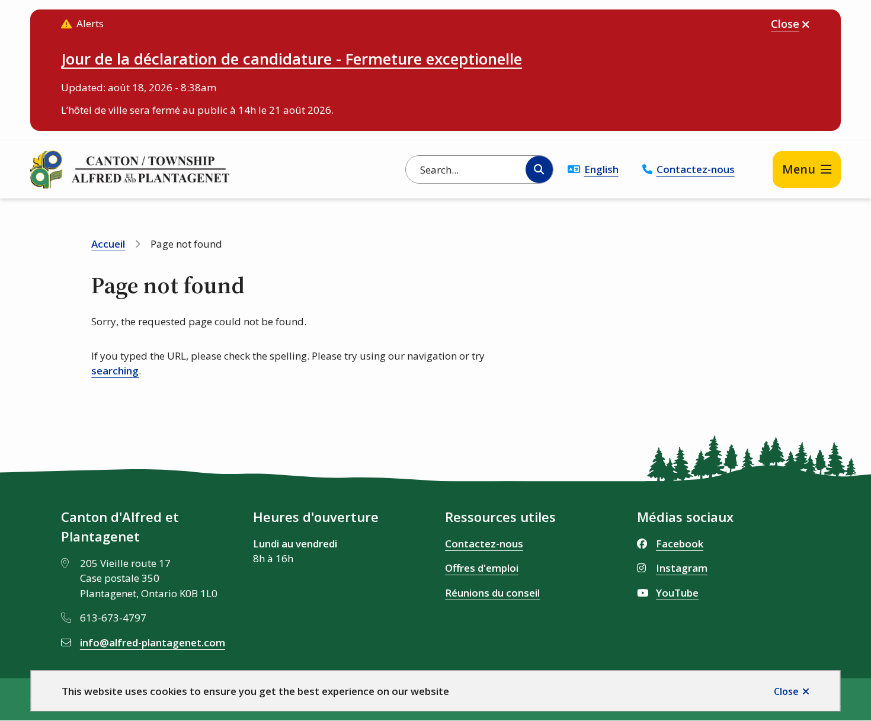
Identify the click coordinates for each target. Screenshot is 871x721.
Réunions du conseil (492, 593)
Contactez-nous (696, 169)
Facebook (679, 543)
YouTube (677, 593)
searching (115, 370)
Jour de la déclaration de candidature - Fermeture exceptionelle (291, 58)
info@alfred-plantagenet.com (152, 642)
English (601, 169)
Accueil (108, 244)
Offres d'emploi (481, 568)
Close (786, 691)
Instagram (681, 568)
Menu (798, 169)
